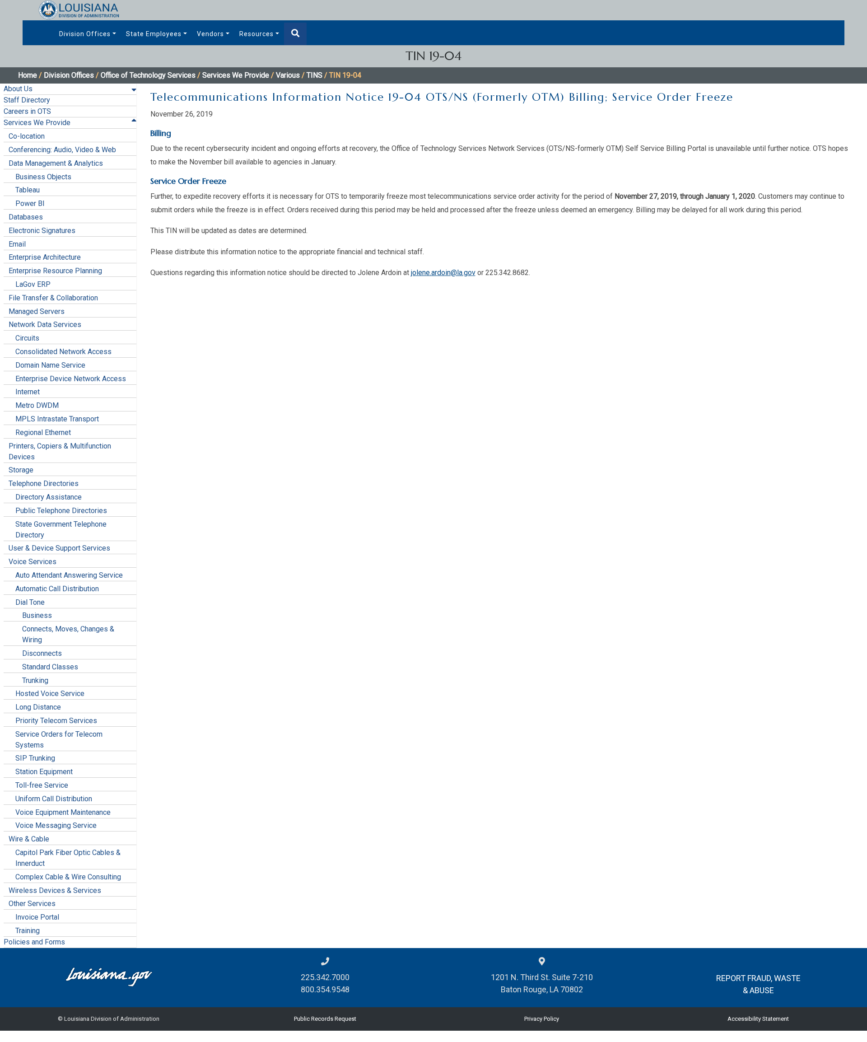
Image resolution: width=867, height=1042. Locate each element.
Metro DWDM (37, 405)
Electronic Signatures (42, 230)
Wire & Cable (29, 839)
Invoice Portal (37, 917)
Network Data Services (45, 324)
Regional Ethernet (43, 432)
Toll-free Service (41, 785)
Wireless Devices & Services (55, 890)
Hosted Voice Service (49, 693)
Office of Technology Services (148, 75)
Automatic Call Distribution (57, 588)
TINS (314, 75)
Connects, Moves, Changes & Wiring (68, 634)
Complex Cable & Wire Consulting (68, 877)
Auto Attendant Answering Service (69, 575)
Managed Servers (37, 311)
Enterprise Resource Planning (55, 270)
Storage (21, 470)
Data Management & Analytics (56, 163)
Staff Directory (27, 100)
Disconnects (42, 653)
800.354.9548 (325, 989)
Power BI (30, 203)
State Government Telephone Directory (61, 529)
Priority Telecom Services (56, 720)
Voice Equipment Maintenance (63, 812)
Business (37, 615)
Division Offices (85, 33)
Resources (256, 33)
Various (288, 75)
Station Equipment (44, 771)
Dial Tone (30, 602)
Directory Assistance (48, 497)
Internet (27, 392)
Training (27, 930)
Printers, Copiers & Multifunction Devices (60, 451)
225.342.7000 (325, 977)
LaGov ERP (33, 284)
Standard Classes (50, 667)
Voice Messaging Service (56, 825)
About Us (18, 88)
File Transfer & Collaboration (53, 298)
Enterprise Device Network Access (70, 378)
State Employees (154, 33)
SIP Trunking (35, 758)
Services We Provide (235, 75)
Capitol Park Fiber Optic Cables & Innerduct (68, 858)
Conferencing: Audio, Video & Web (62, 149)
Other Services (32, 903)
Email (17, 244)
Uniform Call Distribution (53, 798)
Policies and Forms (34, 942)
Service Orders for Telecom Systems (59, 739)
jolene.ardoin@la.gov (443, 272)
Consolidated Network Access (63, 351)
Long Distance (38, 707)
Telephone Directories (44, 483)
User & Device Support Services (59, 548)
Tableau (27, 190)
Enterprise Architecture (45, 257)
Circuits (27, 338)
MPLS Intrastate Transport (57, 419)
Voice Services (32, 561)
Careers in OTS (27, 111)
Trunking (35, 680)
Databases (26, 217)
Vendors (210, 33)
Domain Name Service (50, 365)
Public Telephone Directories (61, 510)
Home (27, 75)
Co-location (27, 136)
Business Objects (43, 177)
